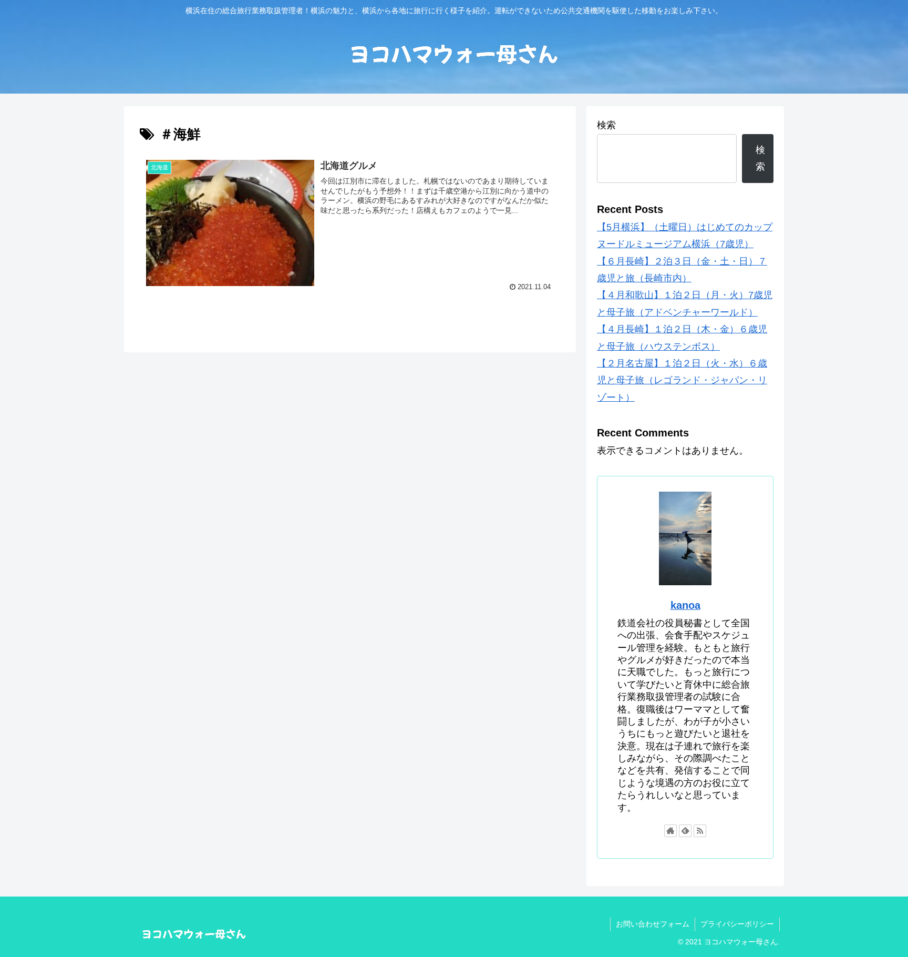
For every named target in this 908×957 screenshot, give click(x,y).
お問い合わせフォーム (652, 924)
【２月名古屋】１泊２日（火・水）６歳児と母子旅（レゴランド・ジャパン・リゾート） (682, 380)
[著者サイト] (670, 830)
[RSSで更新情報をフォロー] (700, 830)
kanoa (685, 605)
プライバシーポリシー (737, 924)
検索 (606, 125)
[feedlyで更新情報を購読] (685, 830)
